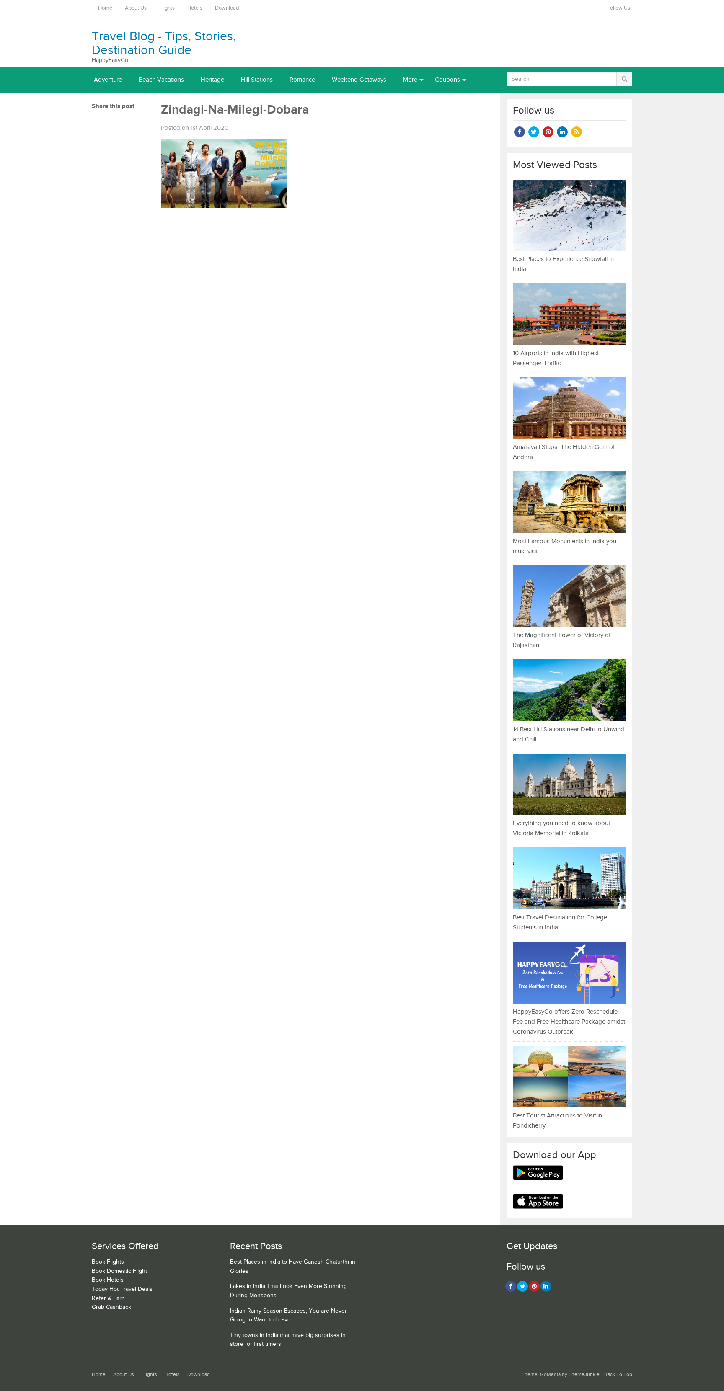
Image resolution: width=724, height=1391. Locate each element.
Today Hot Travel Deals (122, 1289)
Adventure (108, 79)
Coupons (447, 79)
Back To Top (618, 1374)
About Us (136, 8)
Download (227, 8)
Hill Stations (257, 79)
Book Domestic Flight (119, 1271)
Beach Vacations (161, 79)
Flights (167, 8)
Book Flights (108, 1262)
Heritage (212, 79)
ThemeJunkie (584, 1374)
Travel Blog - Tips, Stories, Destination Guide (164, 43)
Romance (302, 79)
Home (105, 8)
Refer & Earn (108, 1298)
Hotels (194, 8)
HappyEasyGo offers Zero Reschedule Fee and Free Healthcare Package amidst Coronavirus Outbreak (569, 1021)
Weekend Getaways (359, 79)
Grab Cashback (111, 1307)
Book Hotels (108, 1280)
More (410, 79)
